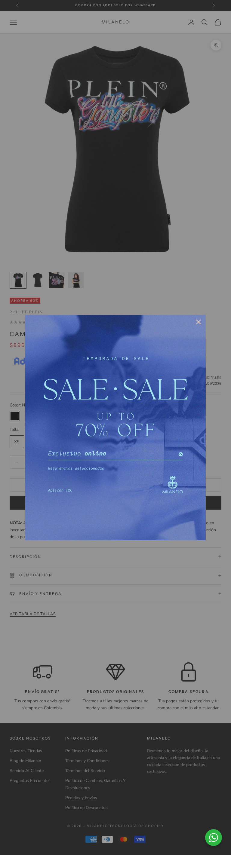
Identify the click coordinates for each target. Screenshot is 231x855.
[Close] (198, 322)
